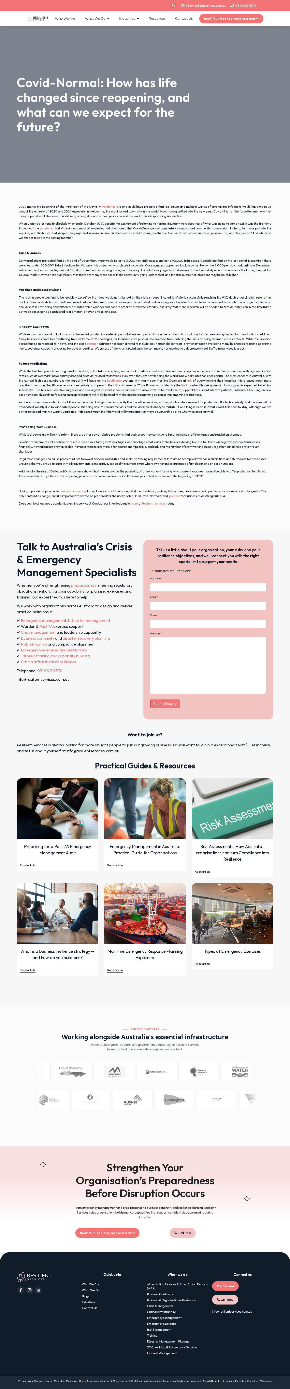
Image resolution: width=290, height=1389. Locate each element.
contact (92, 344)
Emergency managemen (43, 620)
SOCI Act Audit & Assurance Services (172, 1347)
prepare (174, 496)
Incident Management (162, 1353)
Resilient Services (154, 503)
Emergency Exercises (161, 1324)
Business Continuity (160, 1294)
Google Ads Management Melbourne (168, 1381)
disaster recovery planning (86, 638)
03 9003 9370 (50, 670)
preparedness (83, 585)
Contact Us (184, 18)
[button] (173, 5)
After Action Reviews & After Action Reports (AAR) (177, 1286)
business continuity (72, 491)
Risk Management (159, 1329)
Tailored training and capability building (55, 655)
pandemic (46, 228)
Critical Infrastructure (161, 1312)
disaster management (90, 620)
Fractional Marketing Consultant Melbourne (247, 1381)
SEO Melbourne (137, 1381)
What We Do (95, 18)
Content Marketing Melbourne (61, 1381)
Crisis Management (160, 1306)
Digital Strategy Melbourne (94, 1381)
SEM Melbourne (118, 1381)
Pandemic (108, 207)
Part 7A (45, 626)
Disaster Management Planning (168, 1341)
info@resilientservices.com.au (43, 679)
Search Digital (211, 1381)
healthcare (114, 380)
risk (189, 380)
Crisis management (38, 632)
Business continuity (37, 638)
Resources (157, 18)
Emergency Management (164, 1318)
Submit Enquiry (165, 703)
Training (152, 1335)
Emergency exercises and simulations (54, 650)
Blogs (85, 1296)
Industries (127, 18)
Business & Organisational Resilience (171, 1300)
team (134, 503)
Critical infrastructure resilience (49, 661)
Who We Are (65, 18)
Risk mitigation (34, 644)
